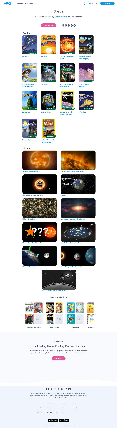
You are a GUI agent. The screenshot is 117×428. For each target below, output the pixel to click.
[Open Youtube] (55, 389)
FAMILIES (20, 3)
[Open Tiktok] (66, 389)
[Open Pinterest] (62, 389)
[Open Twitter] (58, 389)
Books (38, 409)
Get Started (58, 358)
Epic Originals (40, 407)
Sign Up (107, 3)
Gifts (38, 411)
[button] (34, 313)
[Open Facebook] (47, 389)
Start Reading (49, 25)
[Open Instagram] (51, 389)
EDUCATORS (29, 3)
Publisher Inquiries (76, 411)
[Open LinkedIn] (69, 389)
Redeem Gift (39, 412)
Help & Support (75, 407)
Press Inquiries (75, 409)
